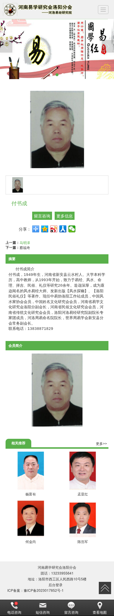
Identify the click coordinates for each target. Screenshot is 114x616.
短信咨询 (43, 612)
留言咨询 (42, 216)
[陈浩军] (82, 518)
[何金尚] (31, 518)
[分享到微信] (72, 228)
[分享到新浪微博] (54, 228)
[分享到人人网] (63, 228)
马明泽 (25, 242)
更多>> (101, 444)
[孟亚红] (82, 471)
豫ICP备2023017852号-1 (44, 590)
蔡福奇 (25, 247)
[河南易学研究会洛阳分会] (38, 9)
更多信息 (64, 216)
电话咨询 (14, 612)
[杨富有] (31, 471)
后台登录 (56, 584)
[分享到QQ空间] (45, 228)
